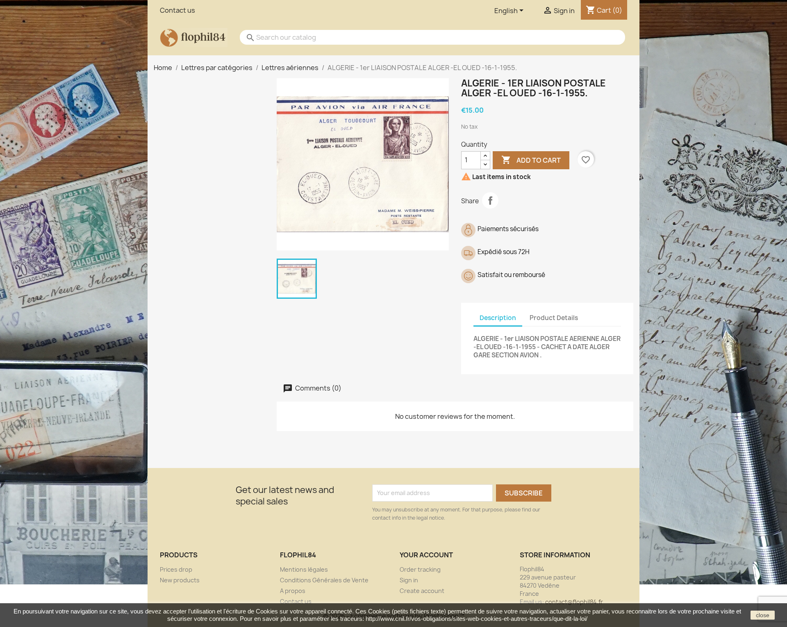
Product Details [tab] (554, 318)
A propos (292, 591)
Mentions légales (304, 569)
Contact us (177, 10)
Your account (426, 554)
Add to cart (531, 160)
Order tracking (420, 569)
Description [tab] (498, 318)
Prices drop (176, 569)
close (762, 615)
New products (180, 580)
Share (490, 200)
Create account (422, 591)
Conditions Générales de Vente (324, 580)
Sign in (409, 580)
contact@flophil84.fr (574, 602)
